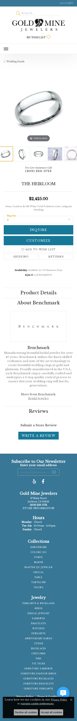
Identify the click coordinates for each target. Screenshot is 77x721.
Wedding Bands (15, 61)
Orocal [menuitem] (38, 572)
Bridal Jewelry (38, 398)
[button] (66, 3)
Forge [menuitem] (38, 557)
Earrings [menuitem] (38, 618)
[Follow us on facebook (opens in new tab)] (43, 481)
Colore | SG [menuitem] (38, 552)
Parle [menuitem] (38, 577)
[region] (38, 108)
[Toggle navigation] (6, 49)
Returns (56, 256)
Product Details (38, 292)
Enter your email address (38, 465)
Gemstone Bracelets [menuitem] (38, 684)
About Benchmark (38, 302)
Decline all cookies (26, 712)
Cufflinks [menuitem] (38, 653)
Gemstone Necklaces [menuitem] (38, 678)
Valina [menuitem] (38, 587)
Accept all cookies (51, 712)
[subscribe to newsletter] (54, 472)
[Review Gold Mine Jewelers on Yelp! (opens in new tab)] (34, 481)
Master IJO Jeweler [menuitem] (38, 567)
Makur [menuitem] (38, 562)
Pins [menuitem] (38, 658)
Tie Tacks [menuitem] (38, 663)
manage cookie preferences (37, 703)
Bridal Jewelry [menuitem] (38, 613)
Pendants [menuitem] (38, 633)
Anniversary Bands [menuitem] (38, 638)
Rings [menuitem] (39, 608)
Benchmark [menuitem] (38, 547)
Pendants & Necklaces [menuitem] (38, 603)
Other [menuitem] (38, 643)
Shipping (21, 256)
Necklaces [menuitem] (38, 648)
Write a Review (38, 435)
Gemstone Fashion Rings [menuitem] (38, 673)
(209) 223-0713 (38, 171)
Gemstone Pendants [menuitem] (38, 689)
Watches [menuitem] (38, 628)
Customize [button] (39, 240)
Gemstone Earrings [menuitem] (38, 668)
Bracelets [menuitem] (38, 623)
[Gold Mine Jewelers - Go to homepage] (38, 25)
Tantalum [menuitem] (38, 582)
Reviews (38, 411)
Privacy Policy (59, 699)
